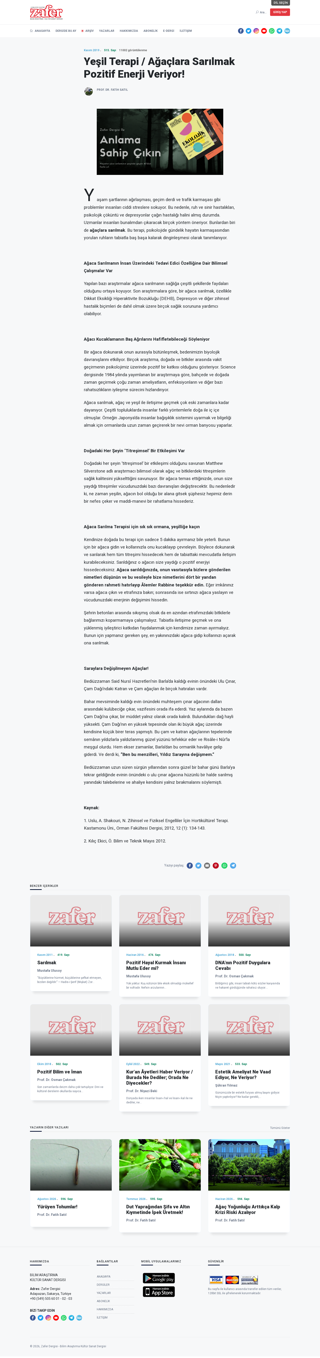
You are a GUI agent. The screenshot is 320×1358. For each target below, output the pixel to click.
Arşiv (89, 31)
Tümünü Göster (280, 1128)
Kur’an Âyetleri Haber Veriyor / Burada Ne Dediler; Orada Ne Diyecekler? (159, 1077)
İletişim (186, 31)
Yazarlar (106, 31)
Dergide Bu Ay (66, 31)
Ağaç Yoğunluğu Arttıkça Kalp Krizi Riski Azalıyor (247, 1209)
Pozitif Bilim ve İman (59, 1072)
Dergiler (103, 1284)
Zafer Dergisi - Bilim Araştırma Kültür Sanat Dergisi (73, 1346)
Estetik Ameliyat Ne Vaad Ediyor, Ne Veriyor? (243, 1074)
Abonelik (150, 31)
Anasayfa (42, 31)
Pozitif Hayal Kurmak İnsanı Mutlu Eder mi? (156, 965)
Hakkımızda (129, 31)
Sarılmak (46, 962)
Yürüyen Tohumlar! (57, 1207)
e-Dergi (168, 31)
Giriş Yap (280, 12)
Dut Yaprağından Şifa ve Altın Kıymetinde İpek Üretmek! (158, 1209)
